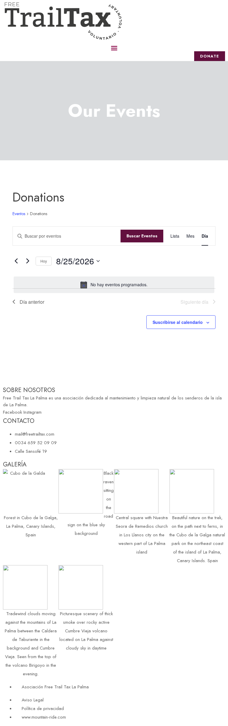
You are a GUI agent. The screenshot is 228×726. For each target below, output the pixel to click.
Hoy (43, 260)
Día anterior (32, 301)
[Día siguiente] (27, 261)
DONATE (209, 56)
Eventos (18, 214)
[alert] (114, 284)
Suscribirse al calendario (178, 322)
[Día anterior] (16, 261)
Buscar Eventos (141, 236)
